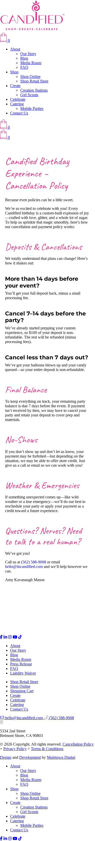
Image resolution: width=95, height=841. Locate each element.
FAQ (24, 67)
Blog (24, 58)
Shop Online (30, 76)
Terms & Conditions (47, 749)
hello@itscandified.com (24, 566)
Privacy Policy (15, 749)
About (15, 49)
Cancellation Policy (78, 744)
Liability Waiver (23, 673)
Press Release (21, 664)
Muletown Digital (61, 757)
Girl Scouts (29, 95)
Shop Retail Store (34, 81)
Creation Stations (34, 90)
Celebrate (17, 99)
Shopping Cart (21, 691)
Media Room (30, 63)
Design (5, 757)
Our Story (28, 54)
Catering (17, 104)
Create (15, 85)
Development (30, 757)
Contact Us (19, 113)
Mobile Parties (31, 108)
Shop (14, 72)
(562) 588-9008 (33, 562)
